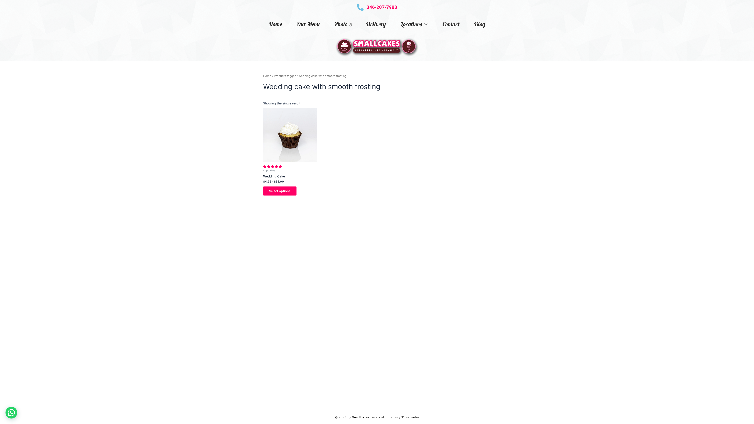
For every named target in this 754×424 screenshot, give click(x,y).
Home (275, 24)
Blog (479, 24)
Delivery (376, 24)
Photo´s (342, 24)
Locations (411, 24)
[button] (273, 167)
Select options (280, 191)
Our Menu (308, 24)
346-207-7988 (382, 7)
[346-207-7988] (360, 7)
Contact (450, 24)
